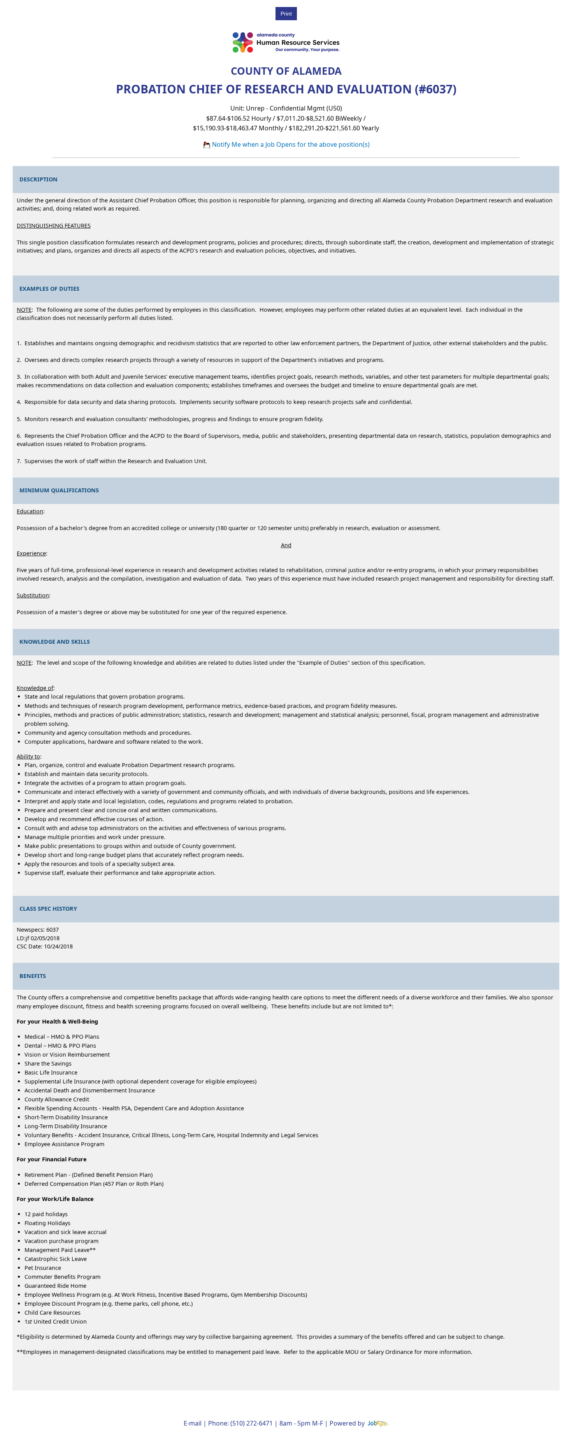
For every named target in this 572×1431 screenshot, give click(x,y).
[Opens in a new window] (377, 1423)
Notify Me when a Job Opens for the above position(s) (290, 144)
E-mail (193, 1423)
